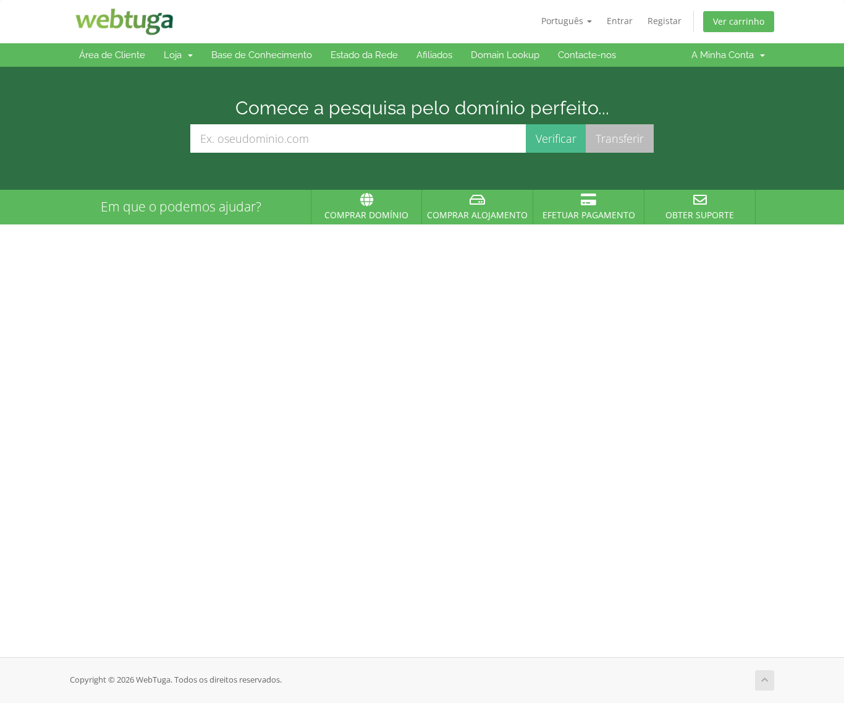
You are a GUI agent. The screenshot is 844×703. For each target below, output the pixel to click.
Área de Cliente (112, 55)
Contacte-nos (587, 55)
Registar (665, 21)
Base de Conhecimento (261, 55)
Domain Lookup (505, 55)
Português (563, 21)
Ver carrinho (738, 21)
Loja (175, 55)
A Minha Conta (725, 55)
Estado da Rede (364, 55)
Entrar (620, 21)
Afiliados (434, 55)
